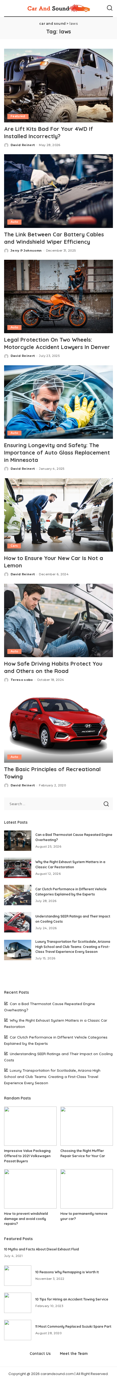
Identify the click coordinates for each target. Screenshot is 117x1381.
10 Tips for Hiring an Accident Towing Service (71, 1299)
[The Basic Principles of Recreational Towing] (58, 726)
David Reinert (23, 145)
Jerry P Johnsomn (26, 250)
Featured (18, 116)
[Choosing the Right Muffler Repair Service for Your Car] (86, 1126)
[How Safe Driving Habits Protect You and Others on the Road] (58, 620)
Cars (14, 546)
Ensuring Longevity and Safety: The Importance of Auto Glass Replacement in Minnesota (57, 452)
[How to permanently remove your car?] (86, 1189)
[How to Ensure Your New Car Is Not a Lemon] (58, 515)
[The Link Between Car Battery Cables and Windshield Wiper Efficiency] (58, 191)
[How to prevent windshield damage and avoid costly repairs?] (30, 1189)
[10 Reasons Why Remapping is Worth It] (17, 1275)
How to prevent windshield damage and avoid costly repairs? (26, 1219)
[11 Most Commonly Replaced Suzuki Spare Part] (17, 1330)
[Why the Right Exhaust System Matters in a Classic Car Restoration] (17, 868)
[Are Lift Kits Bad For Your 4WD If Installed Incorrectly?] (58, 85)
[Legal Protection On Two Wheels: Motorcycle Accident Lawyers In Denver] (58, 296)
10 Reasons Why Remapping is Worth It (67, 1272)
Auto (14, 222)
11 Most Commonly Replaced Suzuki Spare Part (73, 1326)
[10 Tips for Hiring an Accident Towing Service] (17, 1303)
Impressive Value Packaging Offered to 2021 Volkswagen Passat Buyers (27, 1156)
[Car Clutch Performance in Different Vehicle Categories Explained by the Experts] (17, 895)
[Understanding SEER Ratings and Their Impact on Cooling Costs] (17, 922)
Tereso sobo (22, 680)
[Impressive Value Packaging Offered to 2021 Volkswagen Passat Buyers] (30, 1126)
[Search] (109, 8)
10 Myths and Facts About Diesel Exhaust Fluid (41, 1249)
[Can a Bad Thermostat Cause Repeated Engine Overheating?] (17, 840)
